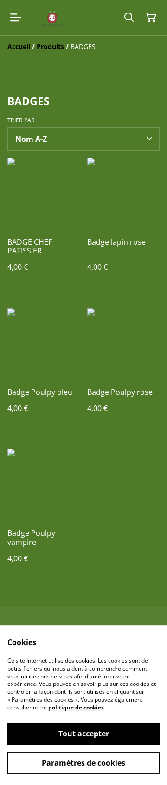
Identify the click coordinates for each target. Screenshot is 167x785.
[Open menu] (16, 17)
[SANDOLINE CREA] (51, 18)
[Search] (129, 17)
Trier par (21, 120)
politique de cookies (76, 707)
